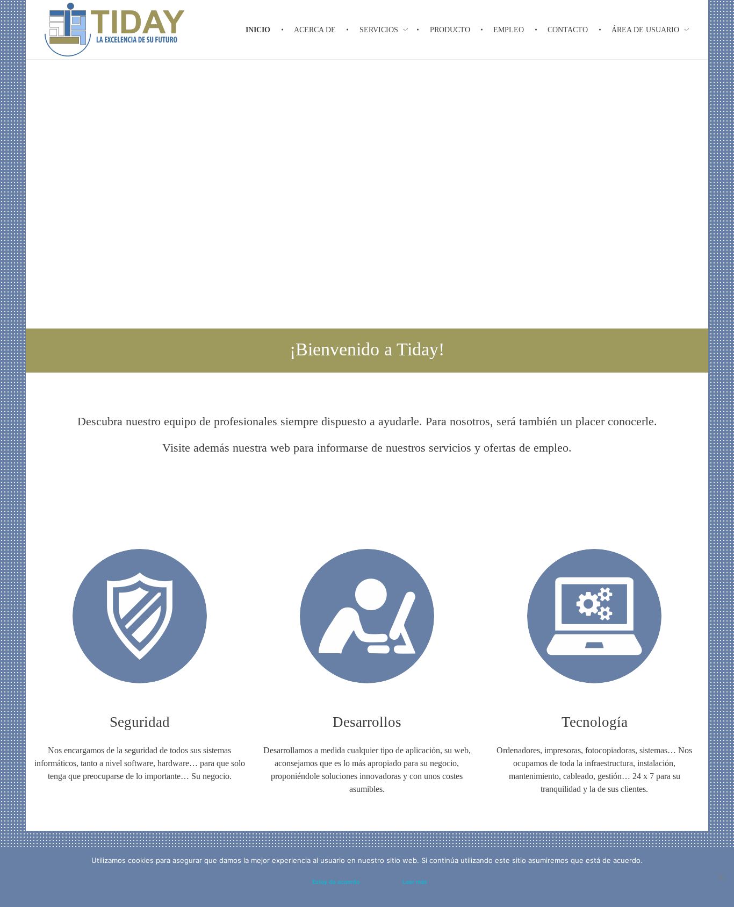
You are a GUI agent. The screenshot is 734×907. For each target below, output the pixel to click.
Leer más (414, 882)
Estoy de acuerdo (335, 882)
